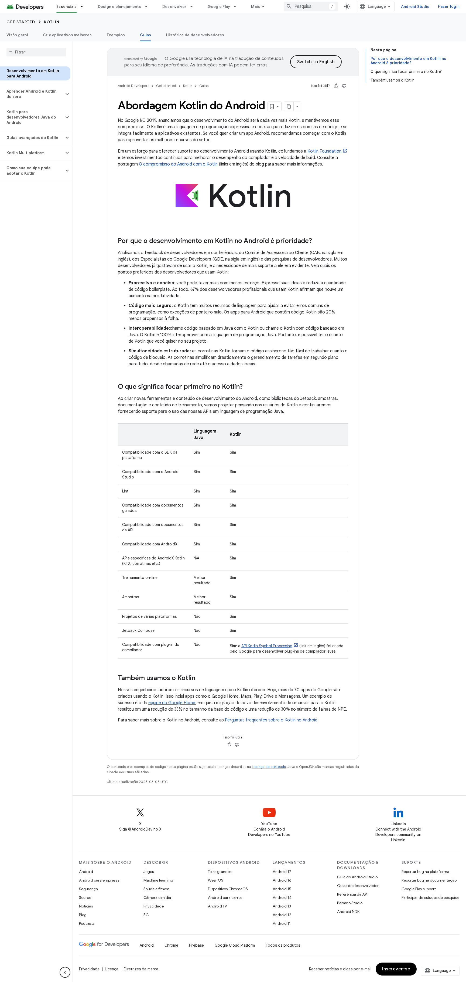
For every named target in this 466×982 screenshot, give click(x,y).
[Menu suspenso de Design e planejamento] (148, 6)
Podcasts (86, 923)
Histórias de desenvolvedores (195, 34)
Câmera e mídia (157, 897)
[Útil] (336, 86)
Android (86, 871)
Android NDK (348, 911)
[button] (32, 94)
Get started (20, 21)
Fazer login (449, 6)
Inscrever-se (396, 969)
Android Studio (415, 6)
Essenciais (66, 6)
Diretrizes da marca (141, 969)
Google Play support (419, 888)
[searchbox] (36, 52)
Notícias (86, 906)
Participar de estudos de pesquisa (430, 897)
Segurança (88, 888)
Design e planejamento (119, 6)
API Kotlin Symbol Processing (266, 645)
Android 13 (282, 906)
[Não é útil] (344, 86)
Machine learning (158, 880)
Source (85, 897)
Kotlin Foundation (324, 151)
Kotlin (52, 21)
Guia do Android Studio (357, 877)
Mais (255, 6)
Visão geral (17, 34)
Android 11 (282, 923)
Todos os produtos (283, 945)
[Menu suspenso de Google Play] (237, 6)
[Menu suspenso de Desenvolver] (194, 6)
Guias (145, 34)
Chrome (171, 945)
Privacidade (153, 906)
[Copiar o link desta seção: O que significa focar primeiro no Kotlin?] (248, 387)
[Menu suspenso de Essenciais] (84, 6)
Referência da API (352, 894)
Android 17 (282, 871)
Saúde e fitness (156, 888)
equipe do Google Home (171, 703)
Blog (83, 914)
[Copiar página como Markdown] (289, 106)
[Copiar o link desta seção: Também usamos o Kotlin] (200, 678)
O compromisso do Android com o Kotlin (178, 164)
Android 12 (282, 914)
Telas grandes (219, 871)
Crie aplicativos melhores (67, 34)
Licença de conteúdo (269, 766)
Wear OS (215, 880)
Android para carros (225, 897)
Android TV (217, 906)
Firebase (196, 945)
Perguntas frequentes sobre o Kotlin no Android (271, 720)
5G (146, 914)
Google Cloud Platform (235, 945)
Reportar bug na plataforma (425, 871)
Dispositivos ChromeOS (228, 888)
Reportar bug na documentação (429, 880)
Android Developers (133, 85)
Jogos (148, 871)
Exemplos (116, 34)
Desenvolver (174, 6)
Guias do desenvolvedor (358, 885)
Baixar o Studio (349, 902)
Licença (111, 969)
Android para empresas (99, 880)
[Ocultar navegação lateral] (65, 972)
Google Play (219, 6)
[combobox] (311, 6)
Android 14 (282, 897)
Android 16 (282, 880)
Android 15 (282, 888)
